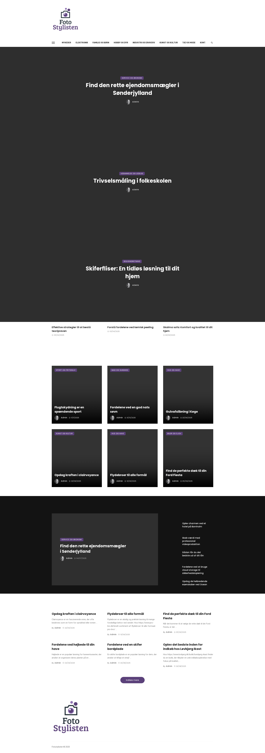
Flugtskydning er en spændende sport (69, 409)
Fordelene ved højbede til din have (73, 647)
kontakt (204, 42)
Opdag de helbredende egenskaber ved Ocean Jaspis (194, 584)
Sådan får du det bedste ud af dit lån (193, 554)
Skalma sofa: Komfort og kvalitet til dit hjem (188, 329)
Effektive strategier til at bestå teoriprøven (71, 329)
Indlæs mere (132, 680)
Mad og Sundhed (120, 370)
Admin (135, 102)
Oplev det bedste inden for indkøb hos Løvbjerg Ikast (183, 647)
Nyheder (66, 42)
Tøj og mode (188, 42)
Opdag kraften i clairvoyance (77, 475)
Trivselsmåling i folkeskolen (132, 181)
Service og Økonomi (132, 78)
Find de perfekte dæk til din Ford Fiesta (186, 473)
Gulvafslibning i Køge (182, 412)
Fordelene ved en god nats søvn (130, 409)
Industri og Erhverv (144, 42)
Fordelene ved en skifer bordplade (124, 647)
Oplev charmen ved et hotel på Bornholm (194, 525)
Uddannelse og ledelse (132, 173)
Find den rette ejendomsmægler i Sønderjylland (132, 89)
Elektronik (82, 42)
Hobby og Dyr (121, 42)
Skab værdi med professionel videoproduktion (191, 541)
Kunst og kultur (169, 42)
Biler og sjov (174, 433)
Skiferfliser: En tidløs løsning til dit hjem (132, 272)
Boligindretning (132, 261)
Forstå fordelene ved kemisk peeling (130, 327)
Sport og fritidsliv (65, 370)
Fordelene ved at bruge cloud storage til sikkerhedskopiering (194, 570)
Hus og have (173, 370)
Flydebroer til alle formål (128, 475)
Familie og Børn (100, 42)
